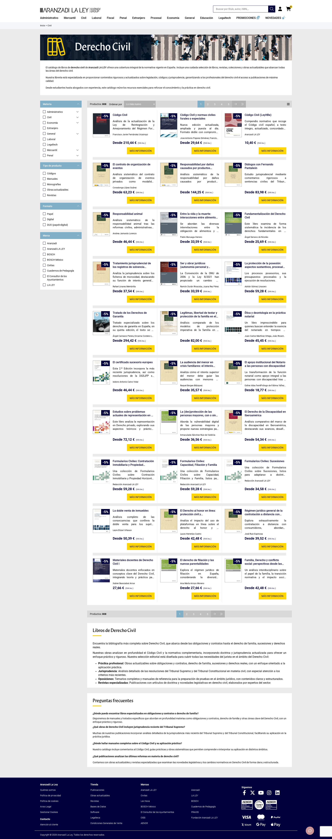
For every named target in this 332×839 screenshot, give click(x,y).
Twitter (252, 793)
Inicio (42, 25)
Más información (141, 150)
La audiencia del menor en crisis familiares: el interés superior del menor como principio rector (196, 364)
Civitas (50, 265)
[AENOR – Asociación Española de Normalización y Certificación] (259, 808)
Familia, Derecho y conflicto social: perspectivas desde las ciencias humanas (263, 562)
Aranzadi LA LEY (56, 248)
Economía (52, 122)
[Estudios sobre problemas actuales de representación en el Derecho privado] (101, 422)
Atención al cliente (49, 824)
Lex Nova (145, 801)
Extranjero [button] (138, 18)
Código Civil (120, 115)
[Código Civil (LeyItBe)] (233, 125)
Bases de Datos (98, 806)
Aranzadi (52, 243)
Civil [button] (83, 18)
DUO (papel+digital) (57, 224)
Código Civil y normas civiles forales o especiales (197, 116)
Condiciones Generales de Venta (106, 823)
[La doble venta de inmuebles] (101, 521)
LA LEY (51, 285)
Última (242, 104)
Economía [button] (173, 18)
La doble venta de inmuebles (131, 510)
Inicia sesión (280, 9)
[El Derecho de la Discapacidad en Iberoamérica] (233, 422)
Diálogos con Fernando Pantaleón (259, 166)
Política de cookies (49, 801)
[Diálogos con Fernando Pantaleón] (233, 175)
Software (94, 812)
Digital (50, 219)
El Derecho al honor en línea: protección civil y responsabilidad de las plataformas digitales (198, 512)
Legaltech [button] (225, 18)
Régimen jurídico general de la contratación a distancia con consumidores (264, 512)
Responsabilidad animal (127, 214)
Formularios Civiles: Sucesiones (264, 461)
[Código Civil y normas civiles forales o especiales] (168, 125)
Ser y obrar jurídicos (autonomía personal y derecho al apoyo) (194, 265)
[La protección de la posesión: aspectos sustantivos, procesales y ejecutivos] (233, 274)
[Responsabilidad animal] (101, 224)
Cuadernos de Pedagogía (60, 270)
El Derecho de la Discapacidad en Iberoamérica (265, 413)
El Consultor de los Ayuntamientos (57, 278)
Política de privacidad (50, 795)
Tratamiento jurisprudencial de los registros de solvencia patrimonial (132, 265)
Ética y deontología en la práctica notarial (265, 314)
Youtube (261, 793)
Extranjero (52, 128)
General (51, 133)
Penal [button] (123, 18)
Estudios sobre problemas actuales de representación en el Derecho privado (133, 413)
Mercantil (52, 150)
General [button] (190, 18)
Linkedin (277, 793)
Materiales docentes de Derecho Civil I (133, 561)
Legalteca (95, 817)
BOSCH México (55, 259)
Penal (50, 155)
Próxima (235, 104)
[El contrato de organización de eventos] (101, 175)
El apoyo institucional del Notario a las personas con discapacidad (265, 364)
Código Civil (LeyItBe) (258, 115)
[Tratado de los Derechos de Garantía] (101, 323)
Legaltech (52, 144)
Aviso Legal (45, 806)
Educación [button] (206, 18)
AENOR (144, 823)
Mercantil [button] (70, 18)
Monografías (54, 184)
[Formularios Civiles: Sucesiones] (233, 471)
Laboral (51, 139)
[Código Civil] (101, 125)
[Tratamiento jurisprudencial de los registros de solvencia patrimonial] (101, 274)
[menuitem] (49, 18)
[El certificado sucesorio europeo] (101, 372)
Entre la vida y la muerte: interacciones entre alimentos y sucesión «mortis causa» (198, 215)
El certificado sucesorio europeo (133, 362)
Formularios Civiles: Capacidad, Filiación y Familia (198, 463)
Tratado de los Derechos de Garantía (130, 314)
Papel (50, 214)
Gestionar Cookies (49, 812)
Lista (288, 104)
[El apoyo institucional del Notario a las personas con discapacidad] (233, 372)
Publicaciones (97, 790)
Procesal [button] (156, 18)
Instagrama (269, 793)
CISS (143, 817)
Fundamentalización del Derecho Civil (265, 215)
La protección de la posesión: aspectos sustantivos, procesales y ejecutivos (265, 265)
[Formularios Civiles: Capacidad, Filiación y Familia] (168, 471)
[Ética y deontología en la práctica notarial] (233, 323)
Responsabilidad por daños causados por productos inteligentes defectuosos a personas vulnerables (197, 166)
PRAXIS (195, 812)
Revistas (51, 195)
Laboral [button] (96, 18)
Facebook (244, 793)
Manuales (52, 178)
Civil (49, 117)
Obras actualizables (57, 189)
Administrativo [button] (49, 18)
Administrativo (55, 112)
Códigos (51, 173)
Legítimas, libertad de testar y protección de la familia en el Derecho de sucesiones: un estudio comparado (198, 314)
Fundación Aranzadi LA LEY (204, 817)
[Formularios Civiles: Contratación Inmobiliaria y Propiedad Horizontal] (101, 471)
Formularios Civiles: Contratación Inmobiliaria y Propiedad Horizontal (133, 463)
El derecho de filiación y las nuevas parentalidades (197, 561)
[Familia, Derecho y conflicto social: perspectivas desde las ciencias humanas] (233, 570)
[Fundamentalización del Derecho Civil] (233, 224)
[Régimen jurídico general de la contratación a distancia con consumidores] (233, 521)
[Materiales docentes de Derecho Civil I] (101, 570)
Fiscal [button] (110, 18)
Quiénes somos (48, 790)
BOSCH (51, 254)
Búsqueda (271, 9)
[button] (248, 18)
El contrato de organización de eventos (131, 166)
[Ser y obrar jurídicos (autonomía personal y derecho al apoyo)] (168, 274)
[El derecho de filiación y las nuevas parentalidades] (168, 570)
